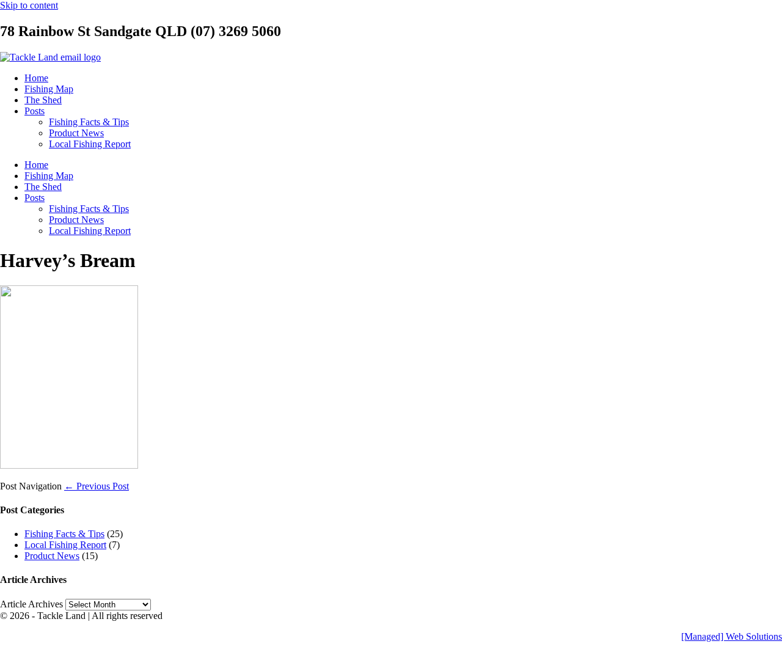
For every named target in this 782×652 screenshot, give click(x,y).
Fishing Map (48, 89)
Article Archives (31, 604)
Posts (34, 111)
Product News (76, 133)
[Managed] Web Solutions (731, 636)
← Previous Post (96, 486)
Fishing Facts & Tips (89, 122)
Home (36, 78)
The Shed (43, 100)
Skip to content (29, 5)
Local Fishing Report (90, 144)
